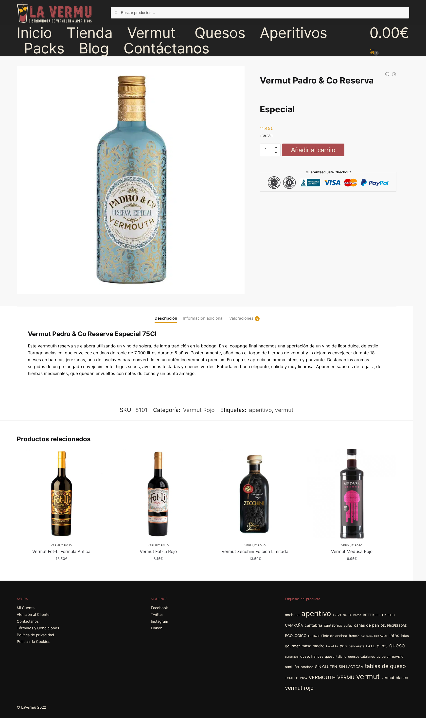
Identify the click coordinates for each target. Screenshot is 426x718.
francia (354, 636)
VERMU (346, 677)
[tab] (166, 314)
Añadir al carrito (313, 150)
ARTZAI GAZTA (342, 615)
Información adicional (203, 318)
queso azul (292, 656)
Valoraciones (241, 318)
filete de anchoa (334, 636)
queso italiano (335, 656)
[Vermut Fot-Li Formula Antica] (61, 493)
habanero (367, 636)
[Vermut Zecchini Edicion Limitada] (255, 493)
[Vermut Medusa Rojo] (352, 493)
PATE (370, 646)
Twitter (157, 614)
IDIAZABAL (381, 636)
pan (343, 645)
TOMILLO (291, 678)
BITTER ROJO (385, 615)
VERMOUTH (322, 677)
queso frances (311, 656)
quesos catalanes (361, 656)
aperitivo (260, 410)
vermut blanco (394, 677)
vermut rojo (299, 688)
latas (394, 635)
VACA (303, 678)
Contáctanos (28, 621)
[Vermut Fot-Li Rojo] (158, 493)
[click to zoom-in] (131, 180)
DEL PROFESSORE (394, 625)
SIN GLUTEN (326, 667)
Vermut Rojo (199, 410)
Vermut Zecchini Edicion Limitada (255, 551)
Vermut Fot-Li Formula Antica (61, 551)
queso (397, 645)
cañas (348, 625)
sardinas (307, 667)
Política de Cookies (33, 641)
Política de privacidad (35, 635)
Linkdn (156, 628)
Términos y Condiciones (38, 628)
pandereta (356, 646)
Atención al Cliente (33, 614)
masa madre (313, 645)
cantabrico (333, 625)
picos (382, 645)
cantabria (313, 625)
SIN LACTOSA (351, 667)
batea (357, 615)
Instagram (159, 621)
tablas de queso (385, 666)
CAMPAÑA (294, 625)
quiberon (383, 656)
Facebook (159, 607)
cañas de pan (366, 625)
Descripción (166, 318)
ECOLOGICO (295, 636)
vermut (284, 410)
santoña (292, 667)
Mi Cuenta (26, 607)
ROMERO (397, 656)
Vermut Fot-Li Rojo (158, 551)
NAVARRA (332, 646)
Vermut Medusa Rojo (352, 551)
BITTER (368, 615)
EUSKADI (314, 636)
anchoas (292, 615)
